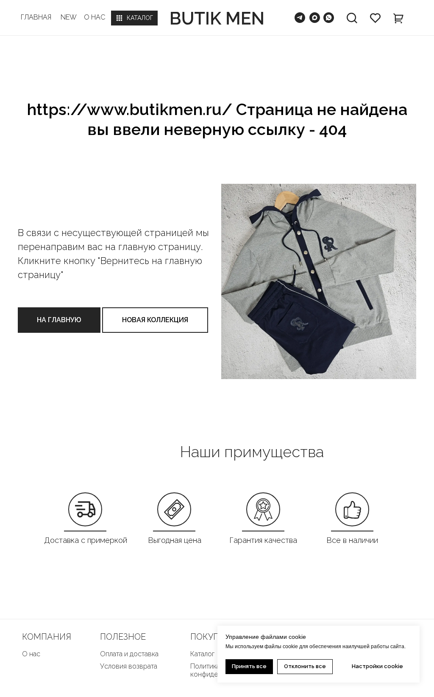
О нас (31, 654)
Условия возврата (128, 666)
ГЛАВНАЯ (36, 17)
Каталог (202, 654)
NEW (69, 17)
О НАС (94, 17)
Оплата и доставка (129, 654)
